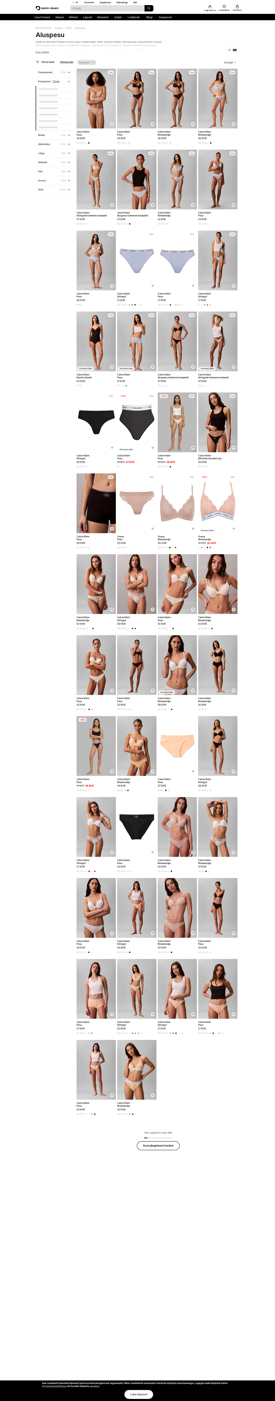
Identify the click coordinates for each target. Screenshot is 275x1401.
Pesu (69, 28)
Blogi (149, 17)
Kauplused (105, 2)
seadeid (94, 1386)
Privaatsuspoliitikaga (54, 1386)
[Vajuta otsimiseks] (149, 8)
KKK (135, 2)
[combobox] (230, 62)
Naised (59, 17)
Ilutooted (102, 17)
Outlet (118, 17)
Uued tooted (42, 17)
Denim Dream (43, 28)
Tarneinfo (89, 2)
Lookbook (134, 17)
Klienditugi (121, 2)
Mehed (73, 17)
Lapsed (87, 17)
